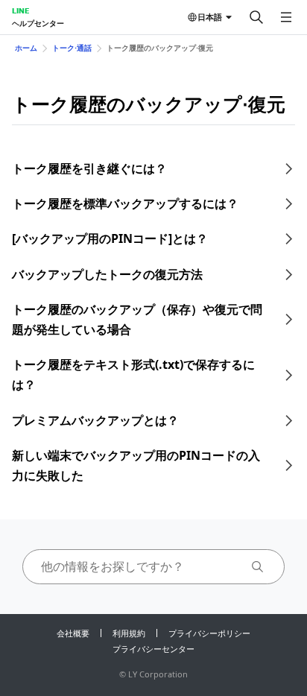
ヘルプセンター (38, 23)
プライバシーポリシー (209, 633)
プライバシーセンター (153, 648)
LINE (20, 10)
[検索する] (256, 17)
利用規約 (129, 633)
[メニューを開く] (286, 17)
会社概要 (73, 633)
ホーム (26, 47)
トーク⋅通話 (72, 47)
